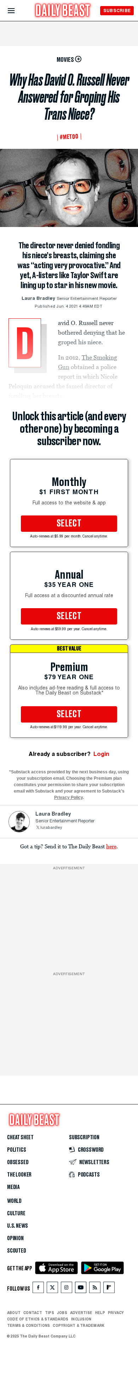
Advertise (81, 1312)
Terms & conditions (28, 1325)
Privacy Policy (68, 797)
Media (13, 1187)
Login (101, 754)
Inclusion (81, 1319)
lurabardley (51, 828)
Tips (49, 1312)
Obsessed (18, 1162)
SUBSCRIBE (117, 10)
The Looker (19, 1175)
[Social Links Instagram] (66, 1289)
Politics (16, 1150)
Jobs (62, 1312)
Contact (32, 1312)
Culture (16, 1213)
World (14, 1201)
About (14, 1312)
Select (69, 523)
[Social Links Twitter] (52, 1289)
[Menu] (17, 11)
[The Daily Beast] (63, 11)
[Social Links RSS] (94, 1289)
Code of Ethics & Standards (37, 1319)
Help (100, 1312)
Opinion (15, 1238)
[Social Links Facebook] (38, 1289)
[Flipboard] (108, 1289)
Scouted (16, 1251)
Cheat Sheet (20, 1137)
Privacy (116, 1312)
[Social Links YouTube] (80, 1289)
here (111, 846)
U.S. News (17, 1226)
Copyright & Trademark (78, 1325)
